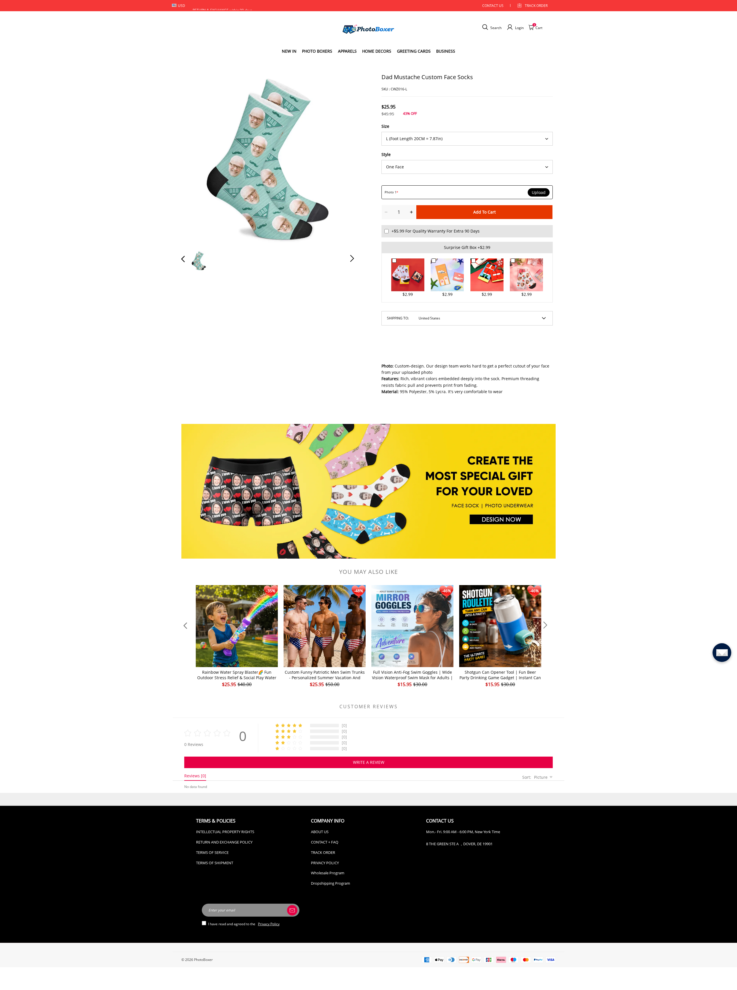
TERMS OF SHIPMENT (214, 862)
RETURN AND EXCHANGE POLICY (224, 842)
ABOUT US (319, 831)
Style (386, 154)
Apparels (347, 51)
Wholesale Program (327, 872)
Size (385, 126)
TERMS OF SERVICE (212, 852)
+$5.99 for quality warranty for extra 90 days (436, 231)
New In (289, 51)
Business (445, 51)
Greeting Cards (414, 51)
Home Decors (376, 51)
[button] (194, 159)
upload (539, 192)
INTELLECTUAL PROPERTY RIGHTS (225, 831)
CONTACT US (493, 5)
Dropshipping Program (330, 883)
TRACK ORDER (323, 852)
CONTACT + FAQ (324, 842)
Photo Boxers (317, 51)
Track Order (536, 5)
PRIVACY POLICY (325, 862)
